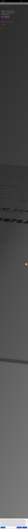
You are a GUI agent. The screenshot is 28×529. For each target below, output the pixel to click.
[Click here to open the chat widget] (26, 264)
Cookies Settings (3, 527)
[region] (14, 523)
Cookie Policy (10, 525)
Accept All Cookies (19, 527)
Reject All (25, 527)
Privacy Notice (15, 525)
